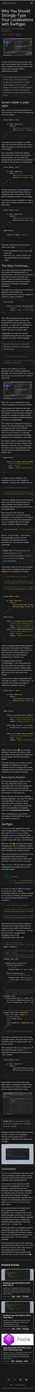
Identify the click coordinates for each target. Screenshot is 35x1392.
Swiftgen (8, 824)
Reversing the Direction (14, 777)
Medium (21, 1202)
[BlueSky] (26, 1380)
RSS (11, 1385)
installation (10, 865)
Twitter (14, 1202)
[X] (14, 1380)
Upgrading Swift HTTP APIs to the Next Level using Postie (17, 1349)
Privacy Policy (20, 1385)
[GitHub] (8, 1380)
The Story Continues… (16, 265)
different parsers (16, 833)
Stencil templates (14, 837)
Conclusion (9, 1168)
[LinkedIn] (20, 1380)
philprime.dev (8, 3)
